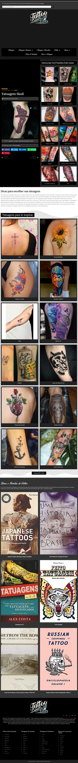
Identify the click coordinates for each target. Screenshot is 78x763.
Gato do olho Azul (58, 467)
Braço (18, 145)
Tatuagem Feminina (24, 50)
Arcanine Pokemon (50, 183)
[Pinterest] (75, 715)
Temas (66, 50)
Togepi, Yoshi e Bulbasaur (68, 163)
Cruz (20, 257)
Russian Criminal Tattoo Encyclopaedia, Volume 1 (58, 692)
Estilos (56, 50)
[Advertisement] (39, 35)
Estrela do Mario (49, 84)
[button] (6, 149)
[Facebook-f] (69, 715)
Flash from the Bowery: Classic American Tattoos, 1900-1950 (19, 692)
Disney (50, 163)
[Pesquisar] (52, 7)
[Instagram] (63, 715)
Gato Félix (50, 104)
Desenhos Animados (24, 141)
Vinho (19, 341)
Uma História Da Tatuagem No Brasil (59, 556)
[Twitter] (66, 715)
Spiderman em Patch (68, 124)
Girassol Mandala (58, 257)
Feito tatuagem (58, 624)
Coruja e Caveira (58, 425)
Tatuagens (11, 50)
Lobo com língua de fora (58, 383)
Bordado (11, 141)
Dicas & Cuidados (31, 54)
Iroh (68, 183)
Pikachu (20, 383)
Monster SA (58, 341)
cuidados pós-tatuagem (68, 718)
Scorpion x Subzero (58, 299)
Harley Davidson (68, 104)
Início (3, 90)
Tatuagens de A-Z (19, 624)
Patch (12, 90)
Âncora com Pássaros (19, 467)
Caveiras (15, 141)
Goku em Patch (50, 124)
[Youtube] (72, 715)
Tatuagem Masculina (43, 50)
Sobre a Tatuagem (46, 54)
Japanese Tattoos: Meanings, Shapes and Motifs (19, 556)
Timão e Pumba (49, 143)
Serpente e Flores (19, 299)
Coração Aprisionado (20, 425)
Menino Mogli (68, 84)
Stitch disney (68, 143)
